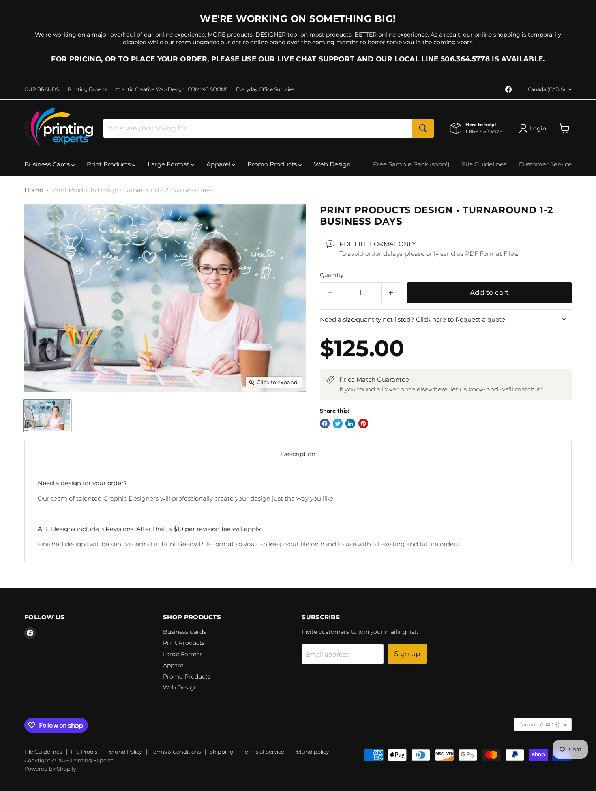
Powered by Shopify (50, 768)
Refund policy (311, 751)
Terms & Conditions (176, 751)
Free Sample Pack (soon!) (411, 164)
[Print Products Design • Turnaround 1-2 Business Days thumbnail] (47, 416)
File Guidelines (484, 164)
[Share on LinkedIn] (350, 423)
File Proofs (84, 751)
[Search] (423, 128)
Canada (546, 89)
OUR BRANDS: (42, 89)
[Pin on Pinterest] (363, 423)
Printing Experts (87, 89)
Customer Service (545, 164)
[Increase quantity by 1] (391, 292)
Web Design (332, 164)
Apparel (219, 164)
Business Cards (47, 164)
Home (33, 189)
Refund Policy (124, 751)
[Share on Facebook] (325, 423)
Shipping (222, 751)
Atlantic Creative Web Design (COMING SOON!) (171, 89)
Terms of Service (263, 751)
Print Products (109, 164)
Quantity (331, 275)
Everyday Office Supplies (265, 89)
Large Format (169, 164)
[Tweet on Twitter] (338, 423)
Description (298, 454)
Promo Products (272, 164)
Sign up (407, 654)
